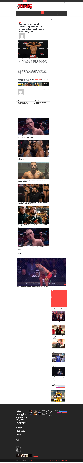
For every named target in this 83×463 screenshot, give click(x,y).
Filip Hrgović (48, 412)
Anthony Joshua (45, 410)
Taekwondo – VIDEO (19, 452)
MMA (17, 445)
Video (17, 449)
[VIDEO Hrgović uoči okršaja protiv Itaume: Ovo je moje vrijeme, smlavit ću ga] (30, 412)
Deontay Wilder (50, 411)
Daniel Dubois (46, 411)
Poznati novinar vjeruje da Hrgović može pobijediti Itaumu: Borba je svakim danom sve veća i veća (58, 350)
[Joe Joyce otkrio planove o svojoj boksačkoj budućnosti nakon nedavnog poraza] (35, 412)
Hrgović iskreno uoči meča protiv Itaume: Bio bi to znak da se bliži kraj (58, 377)
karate (48, 413)
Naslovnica (51, 460)
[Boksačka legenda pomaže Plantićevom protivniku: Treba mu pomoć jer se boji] (30, 411)
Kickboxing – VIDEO (18, 451)
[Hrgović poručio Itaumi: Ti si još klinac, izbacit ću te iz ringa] (30, 414)
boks (49, 410)
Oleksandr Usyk (47, 414)
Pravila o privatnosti (58, 460)
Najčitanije (55, 308)
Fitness (17, 440)
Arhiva (54, 460)
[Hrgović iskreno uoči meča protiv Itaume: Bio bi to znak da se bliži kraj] (58, 371)
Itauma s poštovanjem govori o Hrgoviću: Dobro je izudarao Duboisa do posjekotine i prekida (58, 322)
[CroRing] (24, 6)
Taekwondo (17, 447)
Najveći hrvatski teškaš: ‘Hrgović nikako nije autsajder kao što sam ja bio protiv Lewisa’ (58, 336)
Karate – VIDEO (18, 450)
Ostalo (17, 446)
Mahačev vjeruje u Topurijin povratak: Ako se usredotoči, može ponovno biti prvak (32, 286)
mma (43, 414)
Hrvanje (17, 441)
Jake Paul (46, 413)
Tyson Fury (47, 415)
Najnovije (62, 308)
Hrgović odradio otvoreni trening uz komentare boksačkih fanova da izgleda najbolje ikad (58, 363)
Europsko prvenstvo (44, 412)
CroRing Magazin (30, 460)
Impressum (62, 460)
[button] (41, 272)
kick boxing (50, 413)
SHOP (66, 460)
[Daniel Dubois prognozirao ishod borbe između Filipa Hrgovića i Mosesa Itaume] (39, 414)
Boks (17, 439)
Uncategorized (18, 448)
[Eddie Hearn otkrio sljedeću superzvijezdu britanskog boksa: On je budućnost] (39, 411)
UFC (50, 415)
